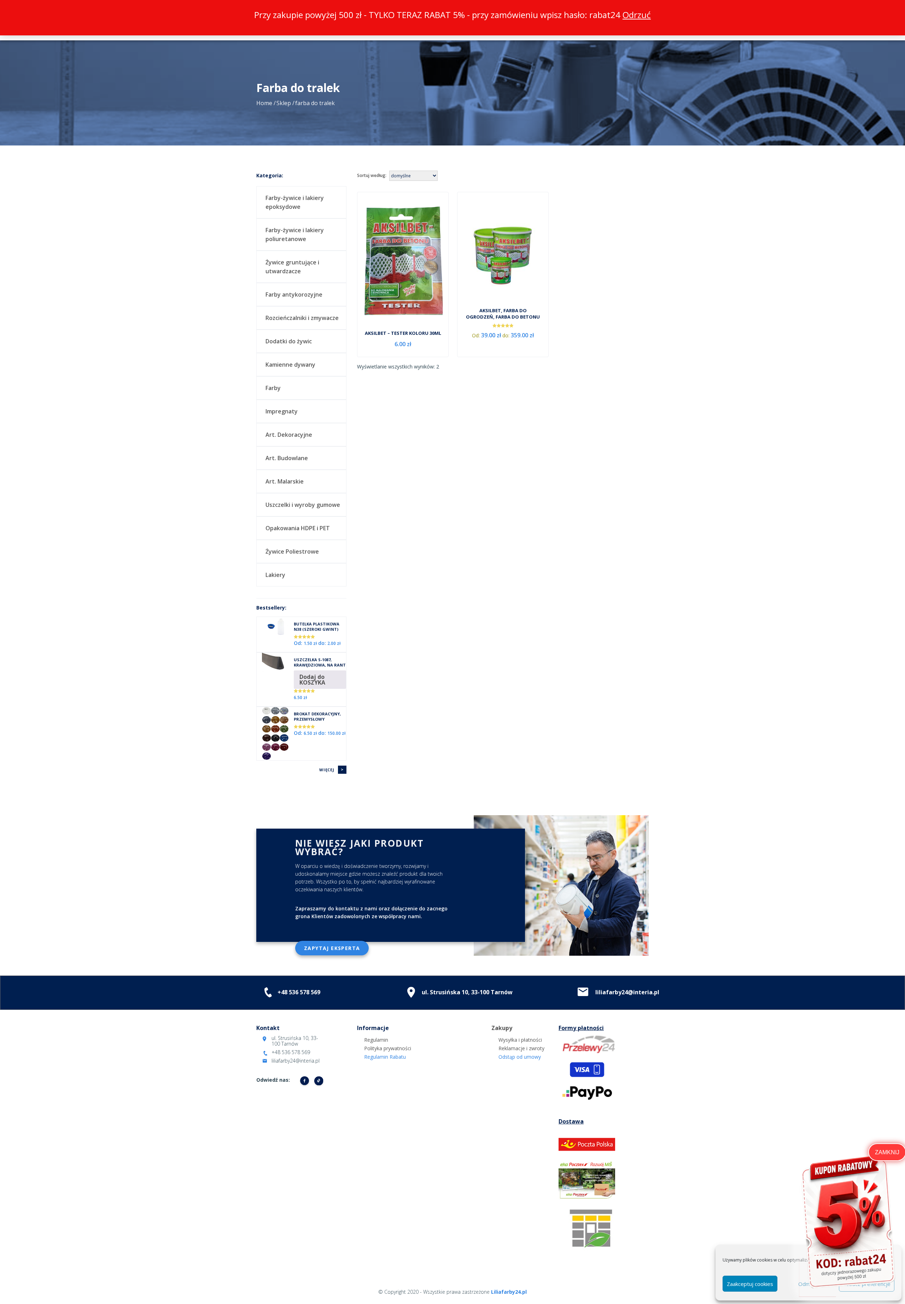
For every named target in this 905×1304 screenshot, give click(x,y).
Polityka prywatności (387, 1048)
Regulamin (376, 1039)
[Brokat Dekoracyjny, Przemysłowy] (275, 733)
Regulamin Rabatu (385, 1056)
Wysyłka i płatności (520, 1039)
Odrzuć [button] (637, 15)
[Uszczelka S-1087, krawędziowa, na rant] (275, 663)
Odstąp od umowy (519, 1056)
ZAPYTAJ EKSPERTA (332, 948)
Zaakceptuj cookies (750, 1283)
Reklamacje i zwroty (521, 1048)
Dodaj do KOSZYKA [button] (312, 679)
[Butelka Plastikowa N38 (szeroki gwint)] (275, 626)
